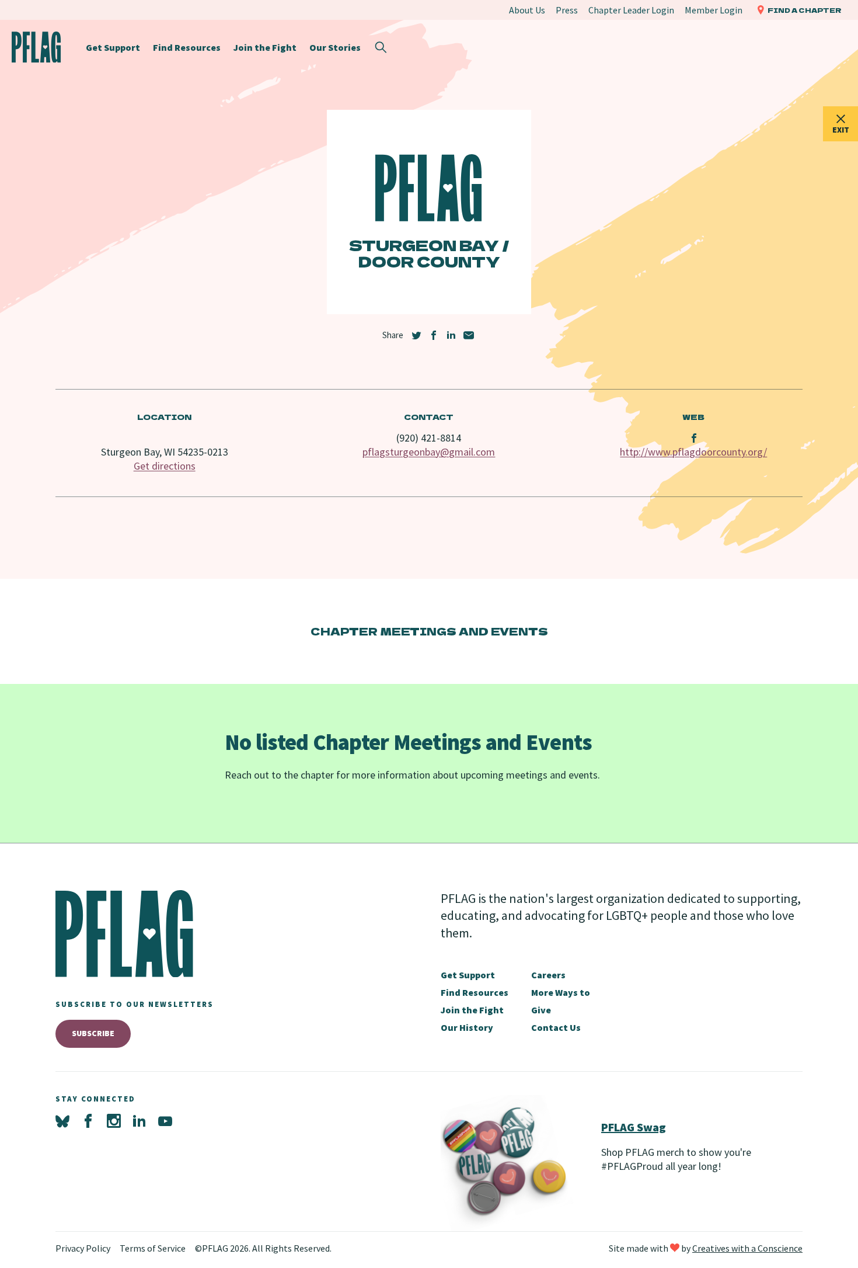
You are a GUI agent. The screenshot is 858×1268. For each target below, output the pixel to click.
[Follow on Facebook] (88, 1121)
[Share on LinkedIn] (451, 335)
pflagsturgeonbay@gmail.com (428, 451)
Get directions (165, 466)
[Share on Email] (469, 335)
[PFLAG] (36, 47)
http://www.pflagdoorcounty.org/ (693, 451)
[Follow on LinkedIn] (139, 1121)
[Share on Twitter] (416, 335)
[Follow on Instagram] (114, 1121)
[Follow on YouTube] (165, 1121)
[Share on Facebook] (434, 335)
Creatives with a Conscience (747, 1248)
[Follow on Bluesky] (62, 1121)
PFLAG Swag (633, 1127)
